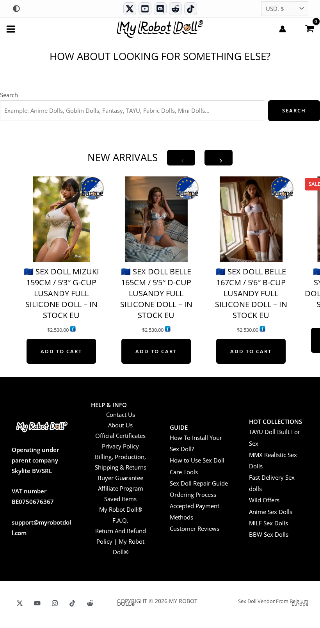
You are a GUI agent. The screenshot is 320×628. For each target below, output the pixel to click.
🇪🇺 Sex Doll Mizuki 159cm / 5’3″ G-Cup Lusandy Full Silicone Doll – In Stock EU (61, 293)
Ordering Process (193, 494)
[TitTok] (72, 603)
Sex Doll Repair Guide (199, 483)
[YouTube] (37, 603)
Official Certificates (120, 435)
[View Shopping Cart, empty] (309, 28)
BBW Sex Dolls (268, 534)
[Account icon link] (282, 28)
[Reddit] (175, 8)
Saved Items (120, 499)
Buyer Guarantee (120, 478)
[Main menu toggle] (11, 28)
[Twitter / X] (129, 8)
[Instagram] (55, 603)
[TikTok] (190, 8)
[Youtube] (145, 8)
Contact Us (120, 414)
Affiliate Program (120, 488)
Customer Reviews (194, 528)
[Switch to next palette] (16, 8)
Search (9, 95)
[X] (19, 603)
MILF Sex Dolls (268, 523)
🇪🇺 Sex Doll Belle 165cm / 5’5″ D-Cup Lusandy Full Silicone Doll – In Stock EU (156, 293)
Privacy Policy (120, 446)
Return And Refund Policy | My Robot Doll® (120, 541)
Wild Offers (264, 500)
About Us (120, 425)
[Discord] (160, 8)
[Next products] (218, 157)
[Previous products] (181, 157)
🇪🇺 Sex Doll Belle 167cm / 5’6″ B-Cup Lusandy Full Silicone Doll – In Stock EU (251, 293)
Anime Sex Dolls (270, 512)
